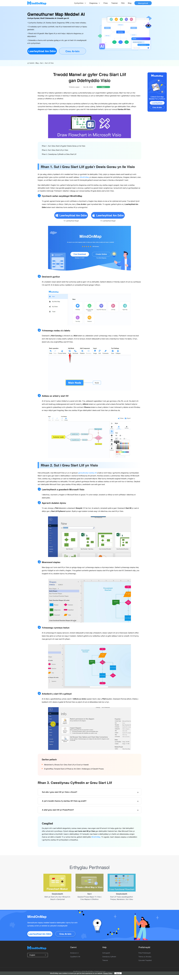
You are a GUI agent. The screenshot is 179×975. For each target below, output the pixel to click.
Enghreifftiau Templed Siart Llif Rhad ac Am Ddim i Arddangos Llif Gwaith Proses (74, 769)
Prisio (105, 3)
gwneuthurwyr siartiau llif (87, 473)
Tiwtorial (114, 3)
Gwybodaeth (57, 894)
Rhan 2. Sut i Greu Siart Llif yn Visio (55, 150)
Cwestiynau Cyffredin (109, 957)
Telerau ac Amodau (144, 957)
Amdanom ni (74, 953)
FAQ (122, 3)
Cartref (31, 63)
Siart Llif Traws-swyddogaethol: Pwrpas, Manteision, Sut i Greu (121, 898)
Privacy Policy (107, 973)
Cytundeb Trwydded (145, 960)
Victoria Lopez (74, 87)
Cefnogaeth (106, 953)
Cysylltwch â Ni (75, 957)
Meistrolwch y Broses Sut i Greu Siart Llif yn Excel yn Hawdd (66, 764)
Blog (129, 3)
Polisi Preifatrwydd (144, 953)
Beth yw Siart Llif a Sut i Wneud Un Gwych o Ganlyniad (57, 898)
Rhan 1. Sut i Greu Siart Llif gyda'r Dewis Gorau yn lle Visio (63, 146)
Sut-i (41, 63)
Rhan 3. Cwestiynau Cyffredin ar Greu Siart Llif (59, 154)
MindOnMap (84, 177)
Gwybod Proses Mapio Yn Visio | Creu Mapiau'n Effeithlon (89, 898)
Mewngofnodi (143, 3)
